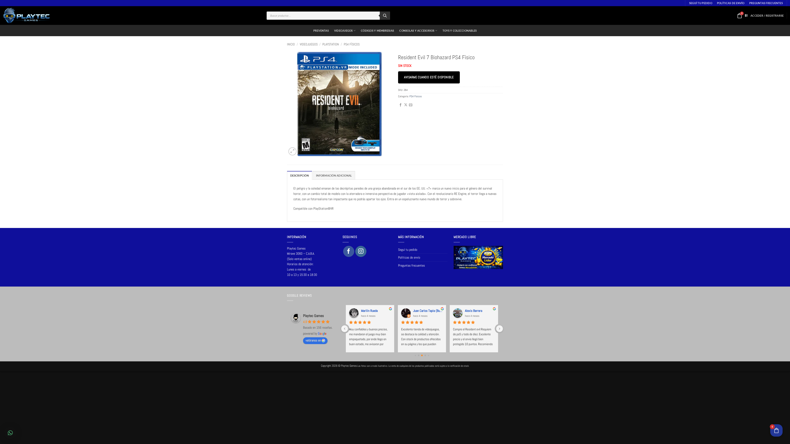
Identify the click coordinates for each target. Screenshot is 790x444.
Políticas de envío (731, 3)
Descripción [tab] (299, 175)
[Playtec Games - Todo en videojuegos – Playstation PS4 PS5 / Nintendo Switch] (26, 16)
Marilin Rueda (369, 311)
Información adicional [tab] (334, 175)
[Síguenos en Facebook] (348, 251)
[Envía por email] (410, 105)
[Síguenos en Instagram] (360, 251)
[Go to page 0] (415, 355)
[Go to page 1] (418, 355)
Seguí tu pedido (700, 3)
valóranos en (313, 340)
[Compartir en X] (405, 105)
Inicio (291, 44)
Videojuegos (343, 30)
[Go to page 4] (428, 355)
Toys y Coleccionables (460, 30)
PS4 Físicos (352, 44)
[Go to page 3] (425, 355)
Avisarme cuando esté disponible (429, 77)
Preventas (321, 30)
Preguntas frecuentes (766, 3)
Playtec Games (313, 315)
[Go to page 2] (422, 355)
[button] (767, 15)
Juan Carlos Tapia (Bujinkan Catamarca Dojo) (428, 311)
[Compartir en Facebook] (400, 105)
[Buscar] (385, 16)
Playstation (330, 44)
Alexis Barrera (473, 311)
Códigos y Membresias (377, 30)
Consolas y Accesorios (416, 30)
